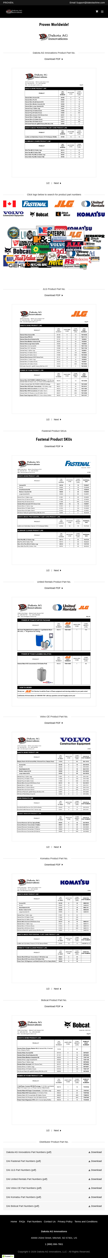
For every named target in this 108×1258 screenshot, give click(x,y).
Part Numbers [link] (34, 1221)
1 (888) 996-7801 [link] (54, 1244)
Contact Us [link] (50, 1221)
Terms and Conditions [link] (86, 1221)
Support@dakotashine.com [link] (90, 2)
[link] (16, 11)
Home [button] (14, 1221)
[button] (102, 11)
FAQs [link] (22, 1221)
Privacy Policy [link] (65, 1221)
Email (73, 2)
